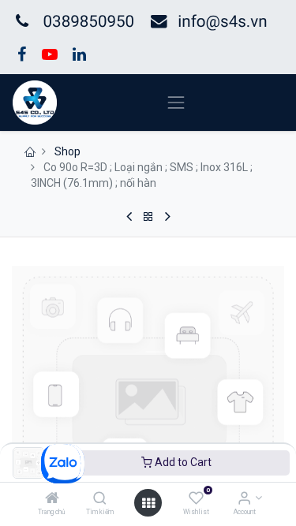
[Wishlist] (196, 499)
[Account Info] (244, 499)
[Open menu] (148, 503)
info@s (203, 22)
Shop (67, 151)
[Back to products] (148, 217)
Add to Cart (182, 462)
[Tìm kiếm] (99, 499)
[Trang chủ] (52, 499)
